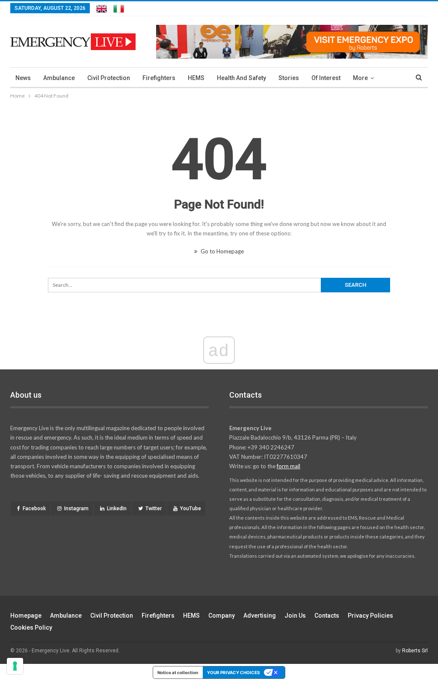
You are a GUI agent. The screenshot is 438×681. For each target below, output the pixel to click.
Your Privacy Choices (233, 672)
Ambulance (59, 77)
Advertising (259, 615)
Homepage (25, 615)
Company (221, 615)
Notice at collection (177, 672)
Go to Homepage (221, 251)
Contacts (326, 615)
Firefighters (158, 77)
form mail (288, 466)
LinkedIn (117, 508)
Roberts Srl (415, 651)
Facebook (34, 508)
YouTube (190, 508)
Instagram (76, 508)
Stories (288, 77)
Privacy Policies (370, 615)
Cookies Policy (31, 627)
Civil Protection (108, 77)
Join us (295, 615)
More (360, 77)
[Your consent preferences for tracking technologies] (15, 666)
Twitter (153, 508)
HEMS (196, 77)
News (23, 77)
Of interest (325, 77)
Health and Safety (241, 77)
